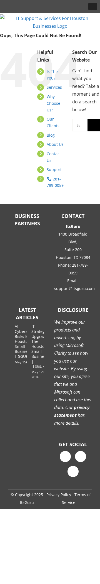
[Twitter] (80, 456)
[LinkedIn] (73, 471)
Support (54, 169)
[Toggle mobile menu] (92, 6)
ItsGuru (27, 502)
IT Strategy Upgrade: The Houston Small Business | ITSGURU (40, 346)
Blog (51, 135)
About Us (55, 144)
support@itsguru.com (74, 288)
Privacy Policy (58, 494)
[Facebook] (65, 456)
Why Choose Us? (53, 103)
